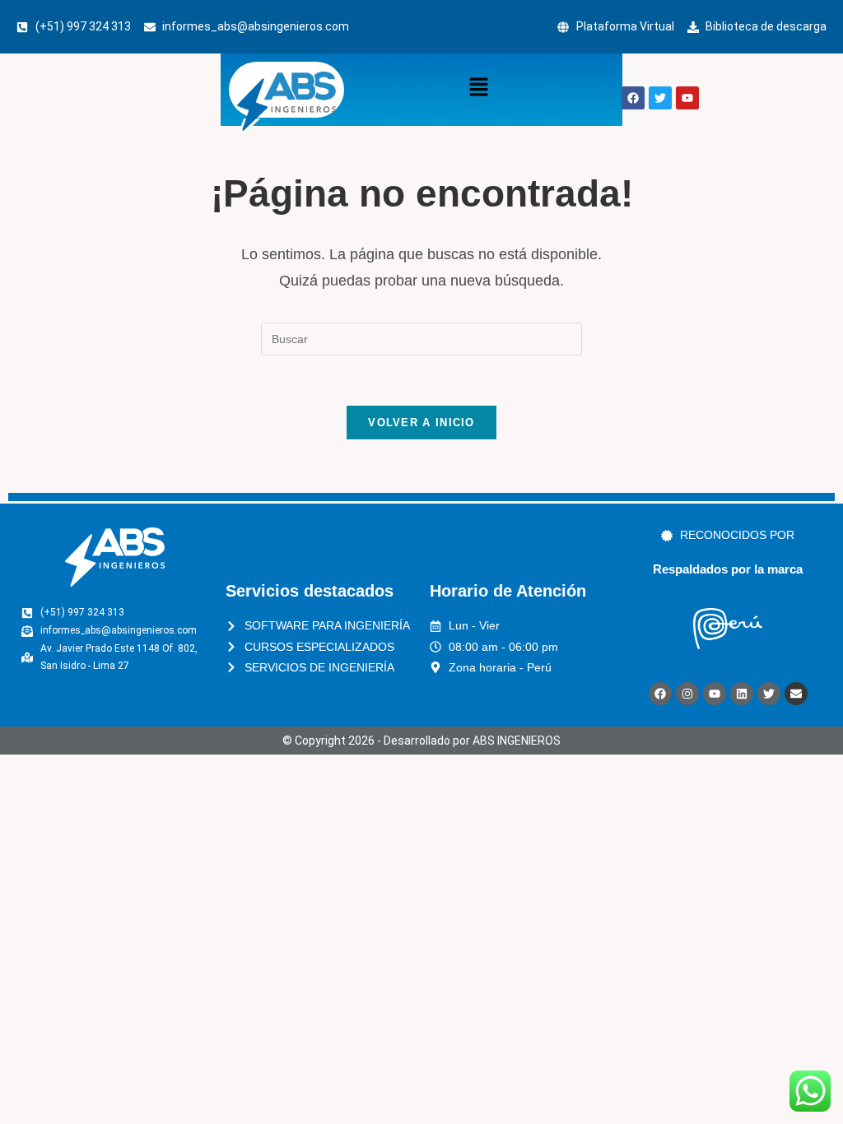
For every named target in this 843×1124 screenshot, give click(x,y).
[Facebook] (660, 693)
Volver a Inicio (421, 422)
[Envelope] (796, 693)
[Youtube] (714, 693)
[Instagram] (687, 693)
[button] (478, 88)
